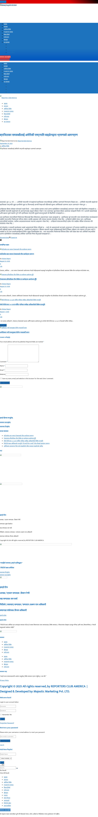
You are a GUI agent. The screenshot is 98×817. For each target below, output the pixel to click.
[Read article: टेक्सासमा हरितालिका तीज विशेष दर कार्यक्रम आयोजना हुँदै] (49, 274)
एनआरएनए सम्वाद (8, 32)
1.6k (1, 317)
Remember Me (7, 714)
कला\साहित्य (11, 52)
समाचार (6, 27)
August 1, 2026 (4, 312)
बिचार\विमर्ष (6, 34)
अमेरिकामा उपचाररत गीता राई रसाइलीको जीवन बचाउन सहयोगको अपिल (23, 446)
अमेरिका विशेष (7, 29)
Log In (2, 745)
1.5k (1, 266)
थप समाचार (7, 42)
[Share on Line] (1, 240)
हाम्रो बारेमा (3, 1)
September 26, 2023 (6, 143)
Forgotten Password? (7, 723)
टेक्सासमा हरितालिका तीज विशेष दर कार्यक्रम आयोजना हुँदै (18, 279)
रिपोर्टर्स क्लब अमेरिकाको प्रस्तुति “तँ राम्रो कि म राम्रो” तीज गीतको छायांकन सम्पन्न (26, 443)
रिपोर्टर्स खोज (11, 50)
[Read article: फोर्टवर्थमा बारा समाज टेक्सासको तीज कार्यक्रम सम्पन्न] (49, 249)
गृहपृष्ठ (5, 24)
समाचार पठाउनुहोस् (5, 57)
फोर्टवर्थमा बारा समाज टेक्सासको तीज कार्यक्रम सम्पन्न (17, 254)
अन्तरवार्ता (10, 45)
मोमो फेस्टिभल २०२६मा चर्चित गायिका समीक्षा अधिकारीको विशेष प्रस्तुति (22, 304)
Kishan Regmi (6, 258)
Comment (3, 361)
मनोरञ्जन (6, 37)
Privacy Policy (4, 680)
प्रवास (9, 47)
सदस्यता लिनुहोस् (5, 59)
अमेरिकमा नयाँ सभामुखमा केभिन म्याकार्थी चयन (14, 332)
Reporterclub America (25, 141)
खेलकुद (6, 40)
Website (2, 374)
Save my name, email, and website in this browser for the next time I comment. (27, 378)
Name (2, 366)
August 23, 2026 (5, 261)
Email (2, 370)
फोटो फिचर (7, 798)
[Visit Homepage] (8, 5)
